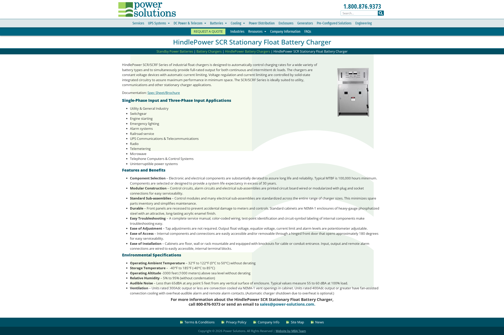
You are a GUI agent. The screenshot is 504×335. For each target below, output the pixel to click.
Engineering (363, 23)
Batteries (216, 23)
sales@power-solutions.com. (287, 304)
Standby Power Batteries (175, 51)
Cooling (236, 23)
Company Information (285, 31)
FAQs (307, 31)
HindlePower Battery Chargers (247, 51)
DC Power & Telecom (188, 23)
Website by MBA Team (291, 331)
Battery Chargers (209, 51)
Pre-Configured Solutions (334, 23)
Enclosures (286, 23)
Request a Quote (208, 31)
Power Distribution (262, 23)
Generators (305, 23)
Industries (237, 31)
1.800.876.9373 (362, 6)
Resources (255, 31)
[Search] (381, 13)
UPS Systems (157, 23)
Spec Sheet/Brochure (163, 92)
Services (138, 23)
